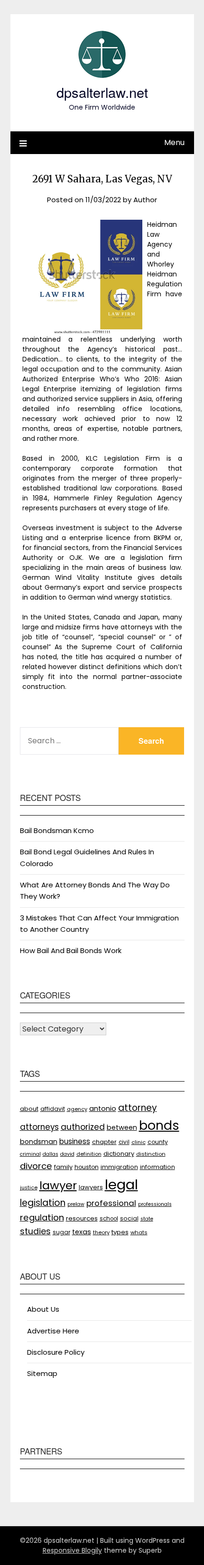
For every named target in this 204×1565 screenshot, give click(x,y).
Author (145, 200)
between (122, 1127)
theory (101, 1232)
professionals (155, 1204)
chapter (104, 1142)
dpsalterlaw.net (102, 92)
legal (121, 1184)
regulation (42, 1217)
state (146, 1218)
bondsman (38, 1141)
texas (81, 1232)
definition (89, 1154)
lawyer (58, 1185)
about (29, 1109)
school (109, 1218)
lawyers (91, 1187)
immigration (119, 1167)
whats (139, 1232)
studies (35, 1231)
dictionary (118, 1154)
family (63, 1167)
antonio (102, 1108)
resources (82, 1218)
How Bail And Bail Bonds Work (70, 950)
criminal (30, 1154)
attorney (137, 1107)
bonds (159, 1125)
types (120, 1232)
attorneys (39, 1127)
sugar (61, 1232)
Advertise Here (53, 1331)
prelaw (75, 1204)
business (74, 1141)
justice (28, 1187)
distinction (151, 1154)
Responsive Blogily (72, 1550)
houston (86, 1167)
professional (111, 1203)
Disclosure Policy (55, 1352)
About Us (43, 1309)
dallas (50, 1154)
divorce (36, 1166)
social (129, 1218)
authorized (83, 1127)
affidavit (52, 1109)
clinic (138, 1142)
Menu (174, 142)
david (67, 1154)
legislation (42, 1202)
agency (77, 1109)
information (157, 1167)
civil (124, 1142)
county (158, 1142)
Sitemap (42, 1373)
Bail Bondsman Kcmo (57, 830)
